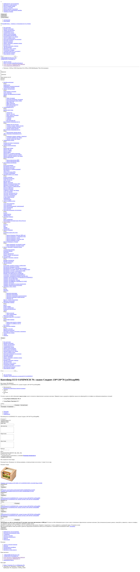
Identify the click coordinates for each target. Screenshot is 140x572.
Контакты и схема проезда (10, 5)
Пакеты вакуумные (8, 148)
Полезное (3, 542)
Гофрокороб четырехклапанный (11, 86)
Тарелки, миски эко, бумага (13, 139)
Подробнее (72, 526)
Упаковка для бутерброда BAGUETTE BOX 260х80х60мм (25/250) (17, 491)
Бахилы (5, 289)
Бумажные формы (8, 251)
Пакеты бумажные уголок (12, 240)
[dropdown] (1, 1)
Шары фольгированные (12, 104)
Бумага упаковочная (9, 307)
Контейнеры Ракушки (9, 168)
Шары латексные (10, 103)
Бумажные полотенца (9, 178)
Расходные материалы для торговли (12, 39)
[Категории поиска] (1, 25)
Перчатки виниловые (11, 293)
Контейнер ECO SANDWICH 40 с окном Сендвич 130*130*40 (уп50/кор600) (20, 515)
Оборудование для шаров (10, 91)
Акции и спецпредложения (10, 544)
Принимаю (3, 527)
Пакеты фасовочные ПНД (12, 161)
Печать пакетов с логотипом (11, 9)
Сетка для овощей (8, 191)
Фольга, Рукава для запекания (11, 255)
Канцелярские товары (9, 53)
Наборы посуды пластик (12, 124)
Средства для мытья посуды (10, 193)
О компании (7, 534)
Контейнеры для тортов (9, 166)
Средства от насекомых (9, 195)
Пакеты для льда (10, 114)
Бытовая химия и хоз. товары (11, 36)
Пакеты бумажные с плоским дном (15, 239)
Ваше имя (3, 423)
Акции (5, 334)
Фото (2, 451)
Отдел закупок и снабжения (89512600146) (14, 64)
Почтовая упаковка (8, 40)
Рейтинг (3, 448)
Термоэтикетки (7, 214)
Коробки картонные (8, 28)
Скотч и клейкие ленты (9, 38)
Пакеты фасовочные (9, 157)
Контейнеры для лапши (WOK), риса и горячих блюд (17, 269)
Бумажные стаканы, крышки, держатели (16, 136)
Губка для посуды (8, 179)
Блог (5, 226)
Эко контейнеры (8, 47)
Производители (7, 548)
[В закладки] (1, 513)
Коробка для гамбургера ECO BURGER (13, 273)
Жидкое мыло (7, 181)
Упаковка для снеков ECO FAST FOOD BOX (15, 284)
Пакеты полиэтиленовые (10, 34)
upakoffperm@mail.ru (9, 560)
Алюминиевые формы (9, 249)
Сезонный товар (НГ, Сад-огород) (12, 51)
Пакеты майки (7, 152)
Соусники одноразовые (9, 173)
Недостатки (3, 433)
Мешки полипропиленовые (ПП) (12, 183)
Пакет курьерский (8, 219)
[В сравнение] (2, 513)
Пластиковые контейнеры (10, 35)
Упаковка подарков (8, 11)
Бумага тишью (7, 306)
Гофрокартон (7, 85)
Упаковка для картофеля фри (11, 278)
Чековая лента (7, 215)
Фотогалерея (7, 539)
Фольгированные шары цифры (14, 100)
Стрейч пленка (7, 144)
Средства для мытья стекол (10, 194)
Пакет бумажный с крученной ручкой (15, 244)
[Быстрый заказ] (1, 521)
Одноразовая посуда (9, 31)
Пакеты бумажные (8, 42)
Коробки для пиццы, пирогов (11, 46)
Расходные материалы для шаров (14, 99)
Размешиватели (10, 116)
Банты (5, 305)
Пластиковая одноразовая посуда (12, 121)
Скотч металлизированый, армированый (14, 206)
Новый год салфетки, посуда (13, 323)
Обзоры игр (6, 228)
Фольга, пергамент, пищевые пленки (13, 43)
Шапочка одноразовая (9, 301)
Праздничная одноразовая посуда (12, 129)
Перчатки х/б (9, 298)
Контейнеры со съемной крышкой (12, 169)
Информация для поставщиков (11, 3)
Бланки (5, 212)
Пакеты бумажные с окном (13, 237)
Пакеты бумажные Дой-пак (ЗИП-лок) (16, 235)
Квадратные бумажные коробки (11, 266)
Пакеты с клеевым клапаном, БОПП (13, 154)
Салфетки (8, 118)
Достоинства (4, 426)
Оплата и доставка (8, 7)
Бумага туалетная (8, 177)
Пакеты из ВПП (8, 150)
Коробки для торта (8, 328)
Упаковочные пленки (9, 32)
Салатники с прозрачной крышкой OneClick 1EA (16, 276)
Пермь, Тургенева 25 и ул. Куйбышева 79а (14, 565)
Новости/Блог (7, 222)
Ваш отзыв (3, 441)
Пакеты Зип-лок (8, 149)
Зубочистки (9, 112)
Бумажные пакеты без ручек (11, 232)
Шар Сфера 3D (10, 102)
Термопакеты (7, 198)
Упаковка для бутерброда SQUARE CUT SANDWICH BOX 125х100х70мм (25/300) (21, 483)
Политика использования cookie (12, 533)
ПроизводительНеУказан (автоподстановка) (14, 388)
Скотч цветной (7, 208)
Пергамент (6, 252)
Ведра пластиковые (8, 165)
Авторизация (7, 20)
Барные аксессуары (8, 110)
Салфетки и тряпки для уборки (11, 190)
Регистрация (7, 21)
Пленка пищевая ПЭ (9, 253)
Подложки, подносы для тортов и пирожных (15, 331)
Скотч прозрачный (8, 207)
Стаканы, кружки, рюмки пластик (14, 125)
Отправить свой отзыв (6, 457)
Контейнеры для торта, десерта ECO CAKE (14, 270)
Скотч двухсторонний (9, 203)
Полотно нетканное (8, 189)
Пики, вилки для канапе (12, 115)
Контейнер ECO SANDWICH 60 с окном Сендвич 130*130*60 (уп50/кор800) (20, 507)
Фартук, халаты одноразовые (11, 299)
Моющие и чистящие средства (11, 185)
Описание (6, 411)
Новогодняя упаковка (9, 319)
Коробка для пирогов (9, 260)
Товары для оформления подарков (12, 94)
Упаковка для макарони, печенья (12, 280)
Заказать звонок (7, 61)
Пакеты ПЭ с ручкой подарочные (12, 153)
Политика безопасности (9, 537)
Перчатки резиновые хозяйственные (15, 297)
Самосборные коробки (9, 87)
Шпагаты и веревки (8, 315)
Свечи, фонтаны (8, 92)
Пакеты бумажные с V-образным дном (16, 236)
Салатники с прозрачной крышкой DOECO (14, 274)
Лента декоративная (11, 314)
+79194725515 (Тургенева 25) (8, 59)
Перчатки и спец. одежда (10, 48)
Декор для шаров (10, 98)
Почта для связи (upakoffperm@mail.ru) (13, 63)
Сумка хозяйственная (9, 197)
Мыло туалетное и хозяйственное (12, 186)
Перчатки (6, 290)
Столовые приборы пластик (13, 127)
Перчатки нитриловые (12, 294)
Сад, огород (6, 324)
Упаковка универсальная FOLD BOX (13, 285)
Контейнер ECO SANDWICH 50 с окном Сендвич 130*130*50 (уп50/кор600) (20, 499)
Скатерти (8, 119)
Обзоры (5, 227)
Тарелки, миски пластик (12, 128)
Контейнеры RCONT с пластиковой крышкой (15, 268)
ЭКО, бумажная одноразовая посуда (12, 133)
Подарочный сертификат (10, 547)
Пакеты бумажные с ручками (11, 241)
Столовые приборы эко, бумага (14, 137)
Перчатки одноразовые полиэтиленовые (16, 295)
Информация (7, 414)
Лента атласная (10, 313)
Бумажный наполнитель (10, 309)
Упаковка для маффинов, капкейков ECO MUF (15, 281)
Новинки (6, 335)
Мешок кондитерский (9, 330)
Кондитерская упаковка (9, 52)
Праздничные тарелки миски (13, 132)
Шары (5, 95)
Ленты (5, 310)
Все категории (7, 27)
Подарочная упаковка (9, 50)
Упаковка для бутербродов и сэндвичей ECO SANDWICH (18, 277)
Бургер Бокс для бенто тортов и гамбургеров (15, 265)
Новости (6, 224)
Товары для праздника (9, 30)
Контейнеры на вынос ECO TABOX (13, 272)
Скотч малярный (8, 205)
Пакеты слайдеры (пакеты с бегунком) (13, 156)
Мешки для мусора (8, 182)
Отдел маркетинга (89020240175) (12, 65)
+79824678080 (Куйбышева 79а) (8, 58)
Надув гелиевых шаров (9, 6)
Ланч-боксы (6, 170)
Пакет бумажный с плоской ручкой (15, 245)
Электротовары (7, 199)
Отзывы (6, 412)
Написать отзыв (4, 421)
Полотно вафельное (8, 187)
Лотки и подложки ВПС (10, 172)
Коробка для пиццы (8, 261)
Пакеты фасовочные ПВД (12, 160)
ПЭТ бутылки (7, 44)
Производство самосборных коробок (13, 10)
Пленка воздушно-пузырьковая (11, 143)
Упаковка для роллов (9, 282)
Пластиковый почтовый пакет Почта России (15, 220)
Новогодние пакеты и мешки (13, 322)
